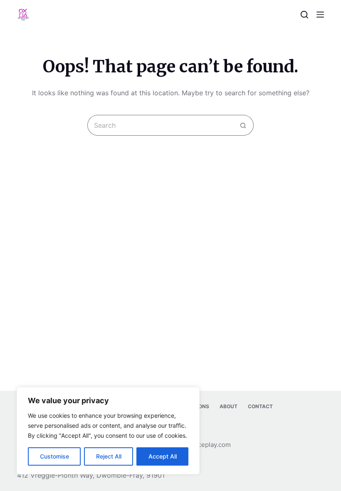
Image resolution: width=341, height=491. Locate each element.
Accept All (162, 456)
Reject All (108, 456)
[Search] (304, 14)
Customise (54, 456)
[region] (108, 430)
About (228, 406)
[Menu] (320, 14)
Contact (260, 406)
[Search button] (243, 125)
